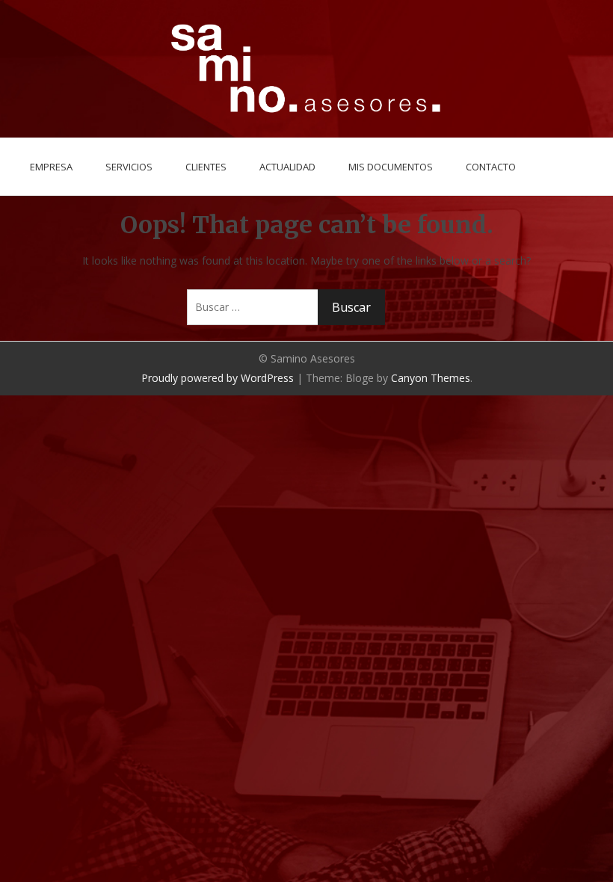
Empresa (51, 166)
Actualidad (287, 166)
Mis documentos (390, 166)
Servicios (129, 166)
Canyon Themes (430, 378)
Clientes (206, 166)
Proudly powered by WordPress (217, 378)
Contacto (491, 166)
